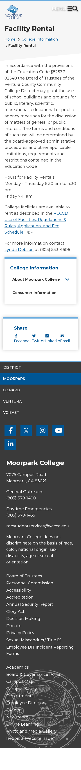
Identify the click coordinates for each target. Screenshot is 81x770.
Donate (13, 625)
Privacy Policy (20, 632)
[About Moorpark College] (67, 279)
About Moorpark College (36, 279)
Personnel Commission (29, 583)
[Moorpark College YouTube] (58, 430)
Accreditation (20, 597)
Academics (17, 667)
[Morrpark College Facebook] (10, 430)
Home (10, 39)
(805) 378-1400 (21, 498)
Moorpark (14, 379)
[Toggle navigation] (71, 9)
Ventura (12, 401)
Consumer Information (34, 293)
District (12, 367)
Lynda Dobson (19, 249)
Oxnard (11, 390)
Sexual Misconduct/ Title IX (33, 640)
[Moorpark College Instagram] (42, 430)
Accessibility (18, 590)
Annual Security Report (29, 604)
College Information (40, 39)
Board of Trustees (24, 576)
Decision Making (23, 618)
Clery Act (15, 611)
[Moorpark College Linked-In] (10, 444)
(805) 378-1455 (20, 515)
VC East (11, 412)
